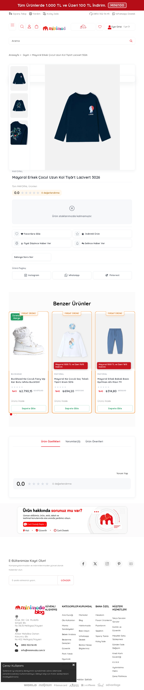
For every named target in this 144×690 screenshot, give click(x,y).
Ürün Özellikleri (50, 441)
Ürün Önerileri (94, 441)
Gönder (65, 580)
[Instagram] (31, 275)
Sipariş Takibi (102, 636)
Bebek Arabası (69, 634)
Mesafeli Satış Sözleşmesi (119, 637)
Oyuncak (66, 659)
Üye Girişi (116, 26)
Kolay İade (53, 13)
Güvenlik (66, 648)
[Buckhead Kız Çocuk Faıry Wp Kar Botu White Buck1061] (28, 341)
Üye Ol (126, 26)
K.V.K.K (115, 662)
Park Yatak (67, 653)
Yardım (36, 13)
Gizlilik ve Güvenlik (116, 629)
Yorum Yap (122, 473)
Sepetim (99, 630)
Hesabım (100, 615)
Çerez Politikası (119, 676)
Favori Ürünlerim (104, 620)
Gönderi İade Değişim (118, 646)
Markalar (83, 615)
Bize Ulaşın (84, 630)
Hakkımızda (85, 625)
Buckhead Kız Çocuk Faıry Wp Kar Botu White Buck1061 (28, 380)
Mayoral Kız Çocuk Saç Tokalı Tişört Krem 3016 (71, 380)
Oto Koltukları (68, 620)
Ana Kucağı (67, 615)
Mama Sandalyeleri (68, 627)
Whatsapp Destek (125, 13)
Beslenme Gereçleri (66, 641)
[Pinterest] (112, 275)
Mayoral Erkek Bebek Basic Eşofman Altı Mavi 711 (113, 380)
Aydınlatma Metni (118, 669)
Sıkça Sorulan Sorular (119, 620)
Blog (81, 620)
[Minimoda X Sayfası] (95, 563)
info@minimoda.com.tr (33, 650)
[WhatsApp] (72, 275)
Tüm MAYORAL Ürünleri (24, 186)
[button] (11, 414)
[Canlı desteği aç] (72, 520)
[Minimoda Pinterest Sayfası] (119, 563)
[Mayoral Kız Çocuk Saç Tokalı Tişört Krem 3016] (71, 341)
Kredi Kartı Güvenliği (117, 655)
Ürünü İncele (17, 401)
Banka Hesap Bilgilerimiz (85, 647)
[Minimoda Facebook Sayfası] (83, 563)
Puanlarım (101, 625)
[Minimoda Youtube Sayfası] (131, 563)
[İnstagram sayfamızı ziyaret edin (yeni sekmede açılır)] (107, 563)
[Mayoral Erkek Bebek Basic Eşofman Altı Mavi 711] (115, 341)
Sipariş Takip (20, 13)
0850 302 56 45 (101, 13)
